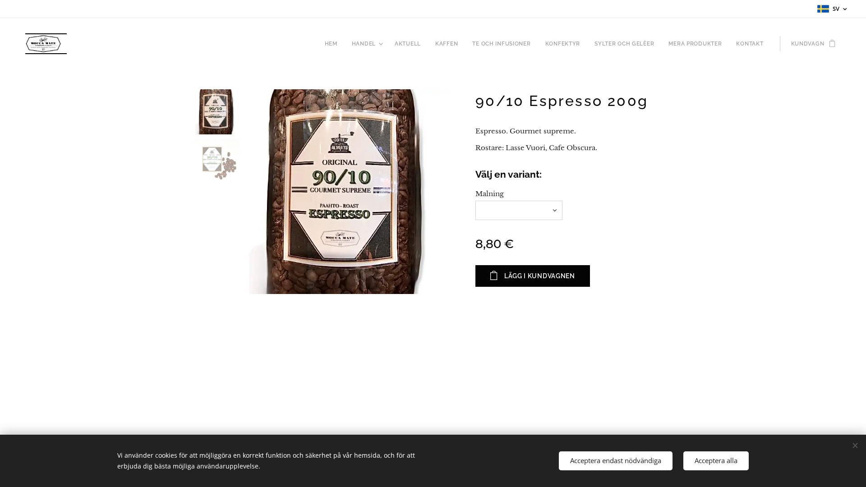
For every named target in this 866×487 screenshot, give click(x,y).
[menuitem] (333, 43)
